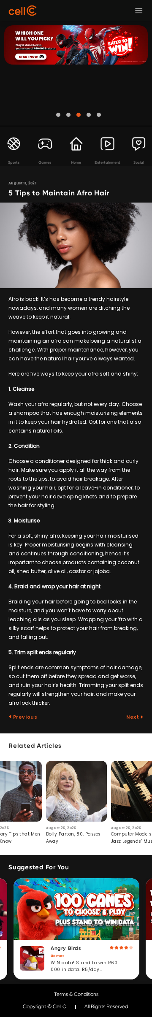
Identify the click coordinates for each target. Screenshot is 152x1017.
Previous (24, 717)
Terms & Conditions (76, 994)
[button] (58, 115)
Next (133, 717)
